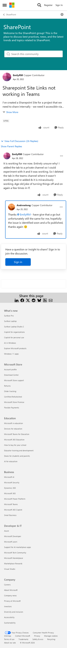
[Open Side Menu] (4, 5)
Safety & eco (37, 639)
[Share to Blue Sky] (39, 300)
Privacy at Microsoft (12, 601)
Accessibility (9, 617)
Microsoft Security (11, 482)
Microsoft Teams (11, 504)
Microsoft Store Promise (14, 402)
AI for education (10, 461)
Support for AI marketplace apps (17, 547)
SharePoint (11, 14)
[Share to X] (28, 300)
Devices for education (13, 428)
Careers (7, 584)
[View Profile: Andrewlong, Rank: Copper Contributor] (11, 207)
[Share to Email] (50, 300)
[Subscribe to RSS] (45, 300)
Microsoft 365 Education (14, 439)
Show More (12, 112)
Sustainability (9, 622)
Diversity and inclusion (13, 612)
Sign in (18, 262)
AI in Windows (10, 343)
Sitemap (7, 636)
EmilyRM (18, 75)
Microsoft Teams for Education (16, 434)
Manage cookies (51, 636)
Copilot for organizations (14, 332)
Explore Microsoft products (15, 348)
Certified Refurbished (13, 396)
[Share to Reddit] (33, 300)
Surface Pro (9, 315)
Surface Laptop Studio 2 (14, 326)
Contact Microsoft (22, 636)
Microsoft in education (13, 423)
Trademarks (23, 639)
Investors (8, 606)
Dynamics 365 (10, 488)
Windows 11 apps (11, 354)
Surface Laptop (10, 321)
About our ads (10, 642)
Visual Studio (9, 569)
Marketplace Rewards (13, 563)
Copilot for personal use (14, 337)
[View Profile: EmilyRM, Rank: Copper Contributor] (7, 77)
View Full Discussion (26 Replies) (21, 141)
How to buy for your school (15, 445)
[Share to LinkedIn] (16, 300)
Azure (6, 531)
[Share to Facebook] (22, 300)
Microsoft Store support (14, 380)
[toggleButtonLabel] (62, 14)
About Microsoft (11, 590)
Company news (10, 595)
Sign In (59, 5)
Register (48, 5)
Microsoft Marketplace (13, 558)
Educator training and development (19, 450)
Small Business (10, 515)
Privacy (37, 636)
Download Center (11, 375)
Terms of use (9, 639)
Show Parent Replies (11, 146)
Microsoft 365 (10, 493)
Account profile (10, 369)
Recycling (51, 639)
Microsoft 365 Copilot (13, 509)
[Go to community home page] (11, 5)
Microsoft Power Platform (14, 499)
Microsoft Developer (12, 536)
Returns (7, 386)
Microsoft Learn (10, 541)
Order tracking (10, 391)
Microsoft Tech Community (15, 552)
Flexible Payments (11, 407)
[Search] (39, 5)
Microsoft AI (9, 477)
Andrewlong (24, 205)
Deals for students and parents (17, 456)
